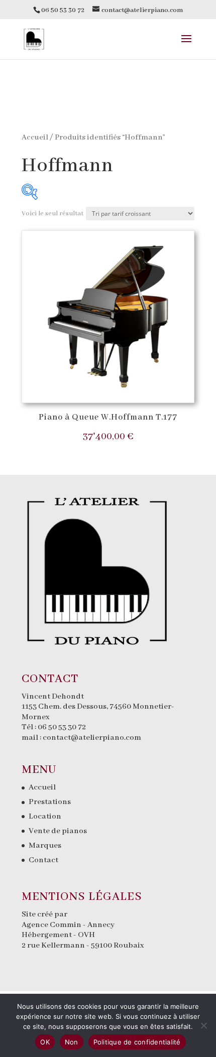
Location (45, 817)
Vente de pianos (58, 831)
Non (71, 1042)
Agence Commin (52, 925)
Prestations (50, 802)
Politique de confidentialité (137, 1042)
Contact (43, 860)
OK (45, 1042)
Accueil (35, 138)
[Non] (203, 1025)
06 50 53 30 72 (62, 727)
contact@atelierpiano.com (92, 738)
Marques (45, 846)
